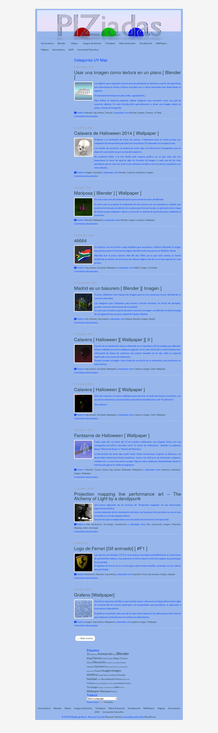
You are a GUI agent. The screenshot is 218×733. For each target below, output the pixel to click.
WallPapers (161, 43)
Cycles (97, 470)
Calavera (131, 172)
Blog (89, 658)
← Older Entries (85, 638)
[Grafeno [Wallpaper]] (83, 608)
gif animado (154, 574)
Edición (89, 663)
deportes (137, 574)
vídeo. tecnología (90, 528)
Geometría (100, 666)
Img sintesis (98, 113)
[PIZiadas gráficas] (109, 24)
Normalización (108, 679)
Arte (87, 319)
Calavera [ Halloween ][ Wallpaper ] (109, 389)
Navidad (92, 679)
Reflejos (105, 683)
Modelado (126, 470)
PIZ (128, 679)
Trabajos (100, 687)
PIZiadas (90, 683)
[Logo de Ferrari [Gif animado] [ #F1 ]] (83, 562)
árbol (115, 692)
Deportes (100, 574)
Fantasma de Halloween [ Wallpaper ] (111, 435)
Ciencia (96, 658)
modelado (113, 675)
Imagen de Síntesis (92, 43)
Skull (153, 369)
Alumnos (93, 654)
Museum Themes (113, 716)
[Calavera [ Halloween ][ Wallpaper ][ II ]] (83, 353)
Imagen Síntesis (103, 675)
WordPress (150, 716)
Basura (129, 319)
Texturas (108, 113)
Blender (62, 43)
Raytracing (98, 683)
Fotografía (90, 667)
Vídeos (122, 687)
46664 (80, 240)
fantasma (165, 470)
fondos (123, 663)
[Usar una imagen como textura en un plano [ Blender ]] (83, 91)
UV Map (157, 113)
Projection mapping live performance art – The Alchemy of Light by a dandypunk (127, 495)
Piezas (118, 679)
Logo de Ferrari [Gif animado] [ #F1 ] (110, 548)
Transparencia (108, 687)
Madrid (152, 319)
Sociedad (97, 172)
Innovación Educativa (88, 49)
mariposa (140, 220)
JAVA (71, 49)
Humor (105, 470)
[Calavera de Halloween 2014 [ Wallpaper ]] (83, 147)
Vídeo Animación (127, 43)
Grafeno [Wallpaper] (94, 594)
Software (127, 683)
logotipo (171, 574)
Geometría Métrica (113, 667)
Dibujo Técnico (120, 658)
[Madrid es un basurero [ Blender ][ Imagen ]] (83, 302)
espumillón (116, 662)
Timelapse (110, 43)
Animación (105, 654)
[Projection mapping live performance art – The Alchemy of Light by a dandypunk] (83, 512)
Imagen (141, 113)
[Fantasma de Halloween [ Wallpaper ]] (83, 449)
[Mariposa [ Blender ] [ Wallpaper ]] (83, 207)
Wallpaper (150, 220)
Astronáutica (47, 43)
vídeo (116, 687)
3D (88, 654)
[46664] (83, 254)
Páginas (45, 49)
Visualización (145, 43)
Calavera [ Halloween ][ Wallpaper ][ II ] (113, 339)
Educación (99, 662)
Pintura (124, 679)
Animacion (90, 574)
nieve (99, 679)
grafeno (135, 622)
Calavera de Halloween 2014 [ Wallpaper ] (116, 133)
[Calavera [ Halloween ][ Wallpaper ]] (83, 403)
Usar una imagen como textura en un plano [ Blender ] (127, 74)
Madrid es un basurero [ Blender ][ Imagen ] (118, 288)
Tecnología (108, 524)
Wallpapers (98, 220)
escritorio (109, 663)
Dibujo (74, 43)
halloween (140, 172)
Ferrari (145, 574)
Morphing (121, 675)
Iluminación (96, 524)
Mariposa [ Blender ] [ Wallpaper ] (107, 192)
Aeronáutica (58, 49)
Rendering (111, 683)
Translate (108, 702)
